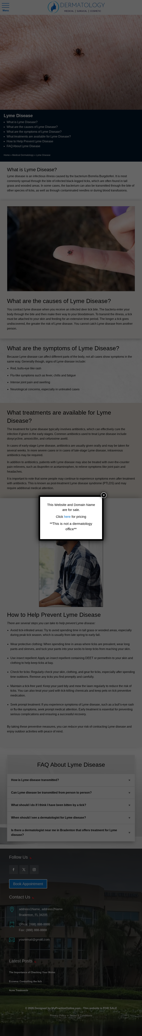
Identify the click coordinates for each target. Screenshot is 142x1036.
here (68, 517)
